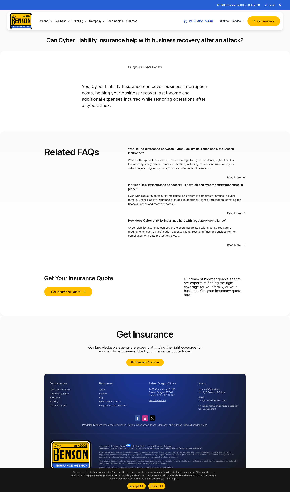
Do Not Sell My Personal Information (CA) (146, 448)
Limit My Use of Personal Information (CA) (184, 448)
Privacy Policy (119, 446)
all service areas (198, 424)
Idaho (153, 424)
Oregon (131, 424)
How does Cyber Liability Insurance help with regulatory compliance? (177, 220)
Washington (142, 424)
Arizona (178, 424)
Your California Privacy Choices (112, 448)
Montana (162, 424)
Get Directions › (157, 400)
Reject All (157, 486)
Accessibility (104, 446)
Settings (172, 478)
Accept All (136, 486)
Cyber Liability (152, 67)
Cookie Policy (139, 446)
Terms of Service (154, 446)
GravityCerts (167, 467)
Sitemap (167, 446)
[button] (280, 5)
